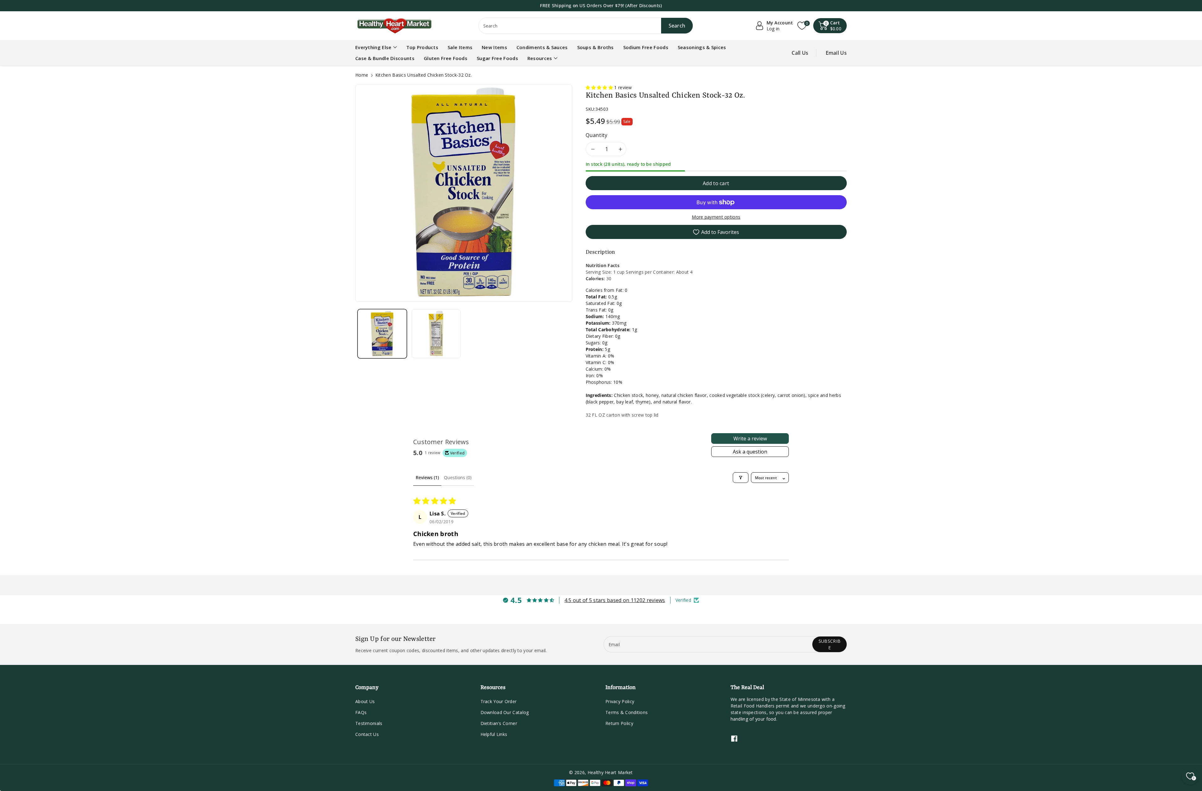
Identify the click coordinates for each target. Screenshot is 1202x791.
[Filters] (740, 477)
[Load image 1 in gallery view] (382, 333)
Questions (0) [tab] (457, 477)
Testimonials (369, 723)
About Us (365, 701)
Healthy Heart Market (610, 772)
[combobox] (586, 25)
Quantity (597, 135)
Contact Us (367, 734)
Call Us (800, 52)
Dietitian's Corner (498, 723)
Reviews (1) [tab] (427, 477)
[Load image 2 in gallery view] (436, 333)
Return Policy (619, 723)
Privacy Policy (619, 701)
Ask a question (750, 451)
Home (361, 75)
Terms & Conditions (626, 712)
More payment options (716, 217)
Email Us (836, 52)
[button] (830, 25)
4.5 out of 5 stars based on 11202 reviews (614, 600)
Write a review (750, 438)
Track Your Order (498, 701)
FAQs (361, 712)
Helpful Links (493, 734)
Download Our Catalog (504, 712)
